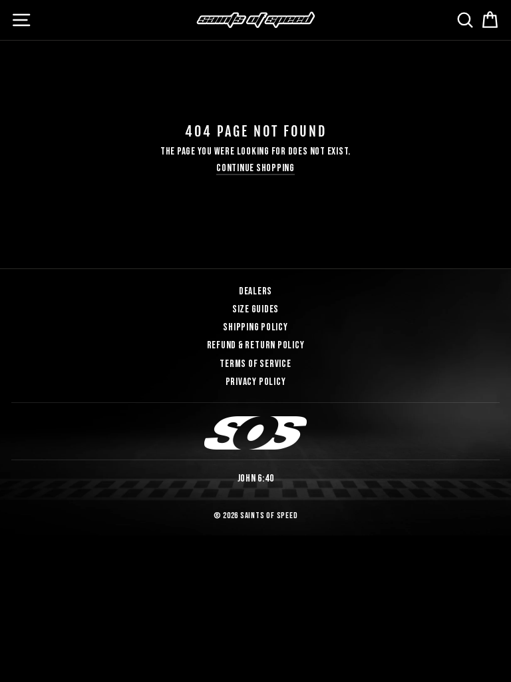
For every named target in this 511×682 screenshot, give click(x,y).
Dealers (255, 291)
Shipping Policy (255, 327)
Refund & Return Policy (256, 345)
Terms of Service (255, 364)
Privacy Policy (256, 382)
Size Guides (255, 309)
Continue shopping (255, 168)
